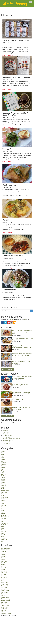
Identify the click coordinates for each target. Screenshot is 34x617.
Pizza (2, 520)
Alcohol (3, 453)
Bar (2, 461)
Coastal (3, 554)
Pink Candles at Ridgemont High (11, 438)
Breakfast (3, 464)
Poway (3, 595)
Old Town (3, 589)
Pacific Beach (4, 592)
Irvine (2, 566)
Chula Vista (4, 551)
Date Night (4, 484)
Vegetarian (4, 538)
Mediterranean (5, 517)
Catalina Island (5, 550)
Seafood (3, 525)
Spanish (3, 526)
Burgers (3, 471)
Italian (2, 510)
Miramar (3, 579)
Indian (2, 507)
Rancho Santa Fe (5, 600)
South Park (4, 608)
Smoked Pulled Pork (17, 400)
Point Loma (4, 594)
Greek (2, 503)
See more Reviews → (7, 369)
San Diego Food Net (8, 440)
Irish (2, 508)
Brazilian (3, 462)
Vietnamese (4, 539)
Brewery (3, 466)
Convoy (3, 556)
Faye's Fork (6, 432)
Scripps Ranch (5, 604)
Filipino (3, 495)
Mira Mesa (4, 577)
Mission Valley (5, 584)
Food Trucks (4, 497)
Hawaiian (3, 505)
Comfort (3, 480)
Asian (2, 456)
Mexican (3, 518)
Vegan (3, 536)
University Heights (6, 613)
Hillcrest (3, 564)
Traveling (3, 610)
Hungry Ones (6, 434)
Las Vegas (4, 571)
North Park (4, 587)
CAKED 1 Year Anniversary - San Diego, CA (15, 41)
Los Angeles (4, 576)
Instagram (11, 322)
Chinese (3, 479)
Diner (2, 487)
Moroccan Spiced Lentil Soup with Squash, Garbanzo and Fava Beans (21, 393)
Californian (4, 474)
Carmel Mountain (5, 548)
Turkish (3, 535)
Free (2, 498)
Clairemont (4, 553)
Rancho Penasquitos (6, 599)
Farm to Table (5, 490)
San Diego (4, 602)
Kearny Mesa (4, 568)
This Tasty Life (6, 443)
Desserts (3, 485)
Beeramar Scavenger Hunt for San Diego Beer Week (16, 114)
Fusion (3, 502)
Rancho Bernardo (5, 597)
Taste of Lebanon (9, 289)
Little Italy (3, 574)
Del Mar (3, 559)
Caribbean (4, 476)
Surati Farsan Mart (9, 185)
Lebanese (3, 515)
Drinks (3, 489)
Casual (3, 477)
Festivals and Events (6, 494)
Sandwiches (4, 523)
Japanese (3, 512)
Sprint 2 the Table (7, 442)
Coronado (3, 558)
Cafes (2, 472)
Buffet (2, 469)
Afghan (3, 451)
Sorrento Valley (5, 605)
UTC (2, 612)
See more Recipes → (7, 415)
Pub (2, 521)
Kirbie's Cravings (7, 435)
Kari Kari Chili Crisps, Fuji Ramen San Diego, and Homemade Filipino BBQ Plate (22, 332)
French (3, 500)
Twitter (5, 322)
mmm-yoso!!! (6, 437)
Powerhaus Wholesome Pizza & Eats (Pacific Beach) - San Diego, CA (22, 354)
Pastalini (5, 219)
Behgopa (5, 430)
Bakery (3, 459)
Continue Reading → (7, 55)
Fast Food (4, 492)
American (3, 454)
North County (4, 586)
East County (4, 563)
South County (4, 607)
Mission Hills (4, 582)
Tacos (2, 530)
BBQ (2, 458)
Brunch (3, 467)
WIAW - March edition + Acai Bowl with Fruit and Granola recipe (22, 377)
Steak (2, 528)
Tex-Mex (3, 531)
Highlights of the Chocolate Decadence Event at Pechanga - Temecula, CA (22, 346)
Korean (3, 513)
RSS (25, 319)
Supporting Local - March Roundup (16, 77)
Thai (2, 533)
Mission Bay (4, 581)
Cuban (3, 482)
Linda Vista (4, 572)
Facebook (10, 319)
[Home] (14, 3)
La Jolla (3, 569)
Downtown (4, 561)
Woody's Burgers (9, 149)
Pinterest (8, 322)
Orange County (5, 590)
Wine (2, 541)
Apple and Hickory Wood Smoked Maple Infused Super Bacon (21, 385)
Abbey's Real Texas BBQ (12, 255)
